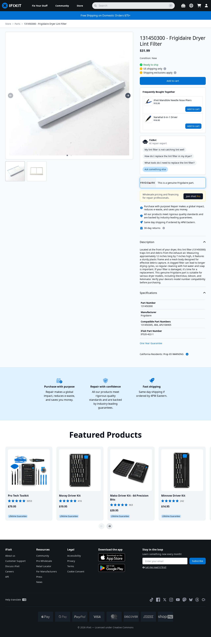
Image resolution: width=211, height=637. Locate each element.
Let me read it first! (155, 567)
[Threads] (197, 600)
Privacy (71, 561)
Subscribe (197, 561)
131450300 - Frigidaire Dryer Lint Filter (45, 23)
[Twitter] (165, 600)
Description (147, 242)
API (7, 576)
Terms (70, 566)
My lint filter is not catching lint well (164, 149)
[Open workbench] (183, 5)
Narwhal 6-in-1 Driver (166, 117)
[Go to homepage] (13, 6)
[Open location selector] (191, 5)
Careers (9, 571)
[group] (11, 95)
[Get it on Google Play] (111, 568)
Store (8, 23)
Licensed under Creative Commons (114, 627)
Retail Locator (43, 566)
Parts (17, 23)
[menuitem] (39, 5)
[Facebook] (158, 600)
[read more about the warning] (187, 354)
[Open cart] (199, 5)
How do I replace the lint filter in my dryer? (168, 156)
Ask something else (155, 169)
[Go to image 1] (67, 155)
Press (39, 576)
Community (42, 555)
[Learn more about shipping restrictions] (165, 68)
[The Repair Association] (204, 600)
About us (10, 555)
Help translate (13, 599)
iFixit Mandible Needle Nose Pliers (173, 100)
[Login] (206, 5)
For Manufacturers (46, 571)
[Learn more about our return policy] (163, 228)
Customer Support (15, 561)
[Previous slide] (102, 526)
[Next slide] (109, 526)
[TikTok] (151, 600)
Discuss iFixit (12, 566)
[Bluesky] (191, 599)
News (39, 582)
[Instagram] (171, 600)
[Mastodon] (184, 600)
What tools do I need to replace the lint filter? (170, 162)
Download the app (110, 549)
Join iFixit (193, 196)
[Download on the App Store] (111, 557)
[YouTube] (178, 600)
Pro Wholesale (44, 561)
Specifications (148, 293)
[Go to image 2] (71, 155)
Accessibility (74, 555)
